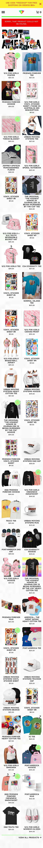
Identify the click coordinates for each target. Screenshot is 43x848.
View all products (29, 838)
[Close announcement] (40, 4)
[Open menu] (3, 12)
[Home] (21, 12)
